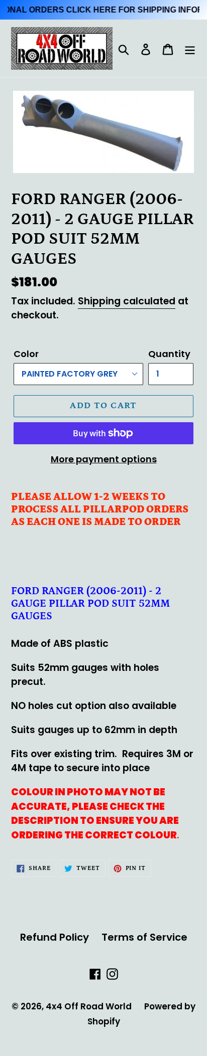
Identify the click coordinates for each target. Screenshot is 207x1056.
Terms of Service (144, 937)
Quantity (169, 353)
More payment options (104, 459)
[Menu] (190, 48)
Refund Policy (54, 937)
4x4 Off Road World (89, 1006)
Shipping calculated (126, 301)
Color (26, 353)
